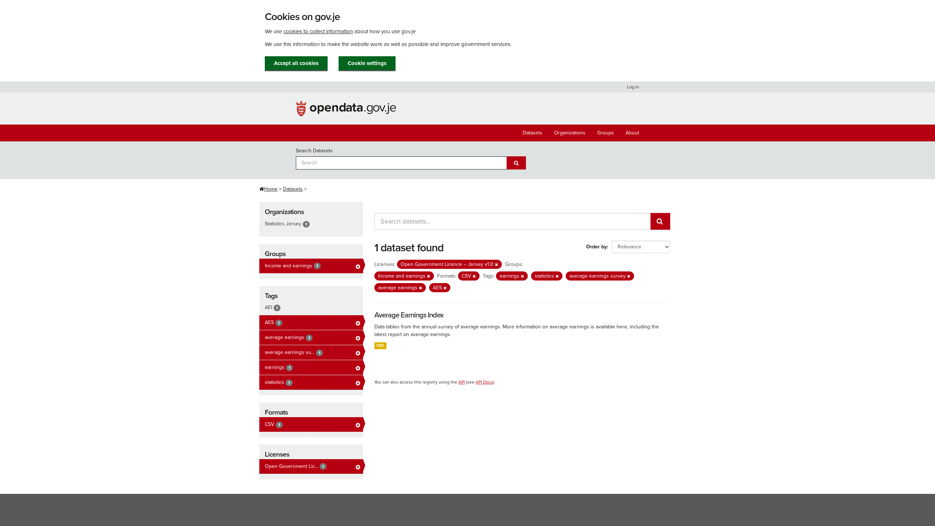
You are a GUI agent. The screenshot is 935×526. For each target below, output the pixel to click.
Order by (596, 247)
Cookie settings (367, 63)
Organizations (569, 133)
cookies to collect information (318, 31)
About (632, 133)
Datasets (532, 133)
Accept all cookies (296, 63)
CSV (380, 345)
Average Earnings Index (408, 315)
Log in (633, 86)
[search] (660, 221)
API (461, 382)
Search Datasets (314, 151)
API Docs (484, 382)
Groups (605, 133)
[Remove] (496, 264)
